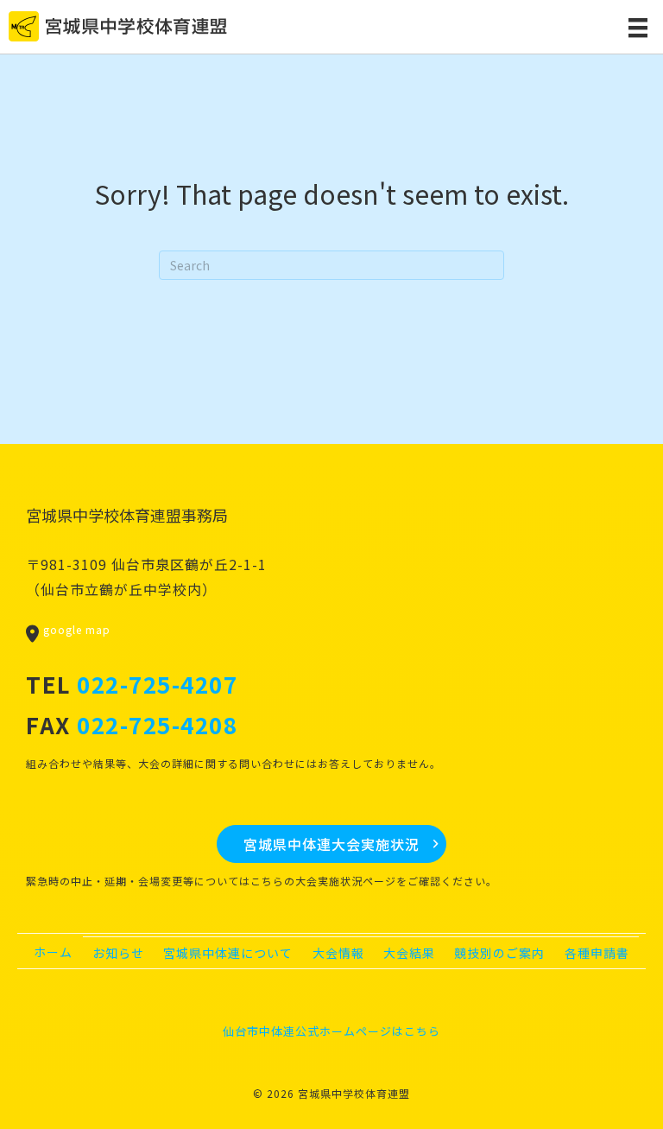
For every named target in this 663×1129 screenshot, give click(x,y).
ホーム (53, 952)
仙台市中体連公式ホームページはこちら (331, 1031)
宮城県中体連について (228, 952)
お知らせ (118, 952)
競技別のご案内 (499, 952)
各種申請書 (597, 952)
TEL (131, 684)
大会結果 (409, 952)
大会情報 (338, 952)
